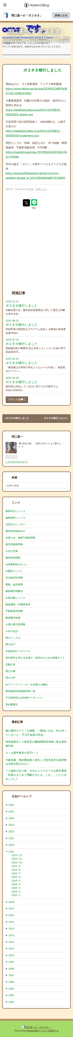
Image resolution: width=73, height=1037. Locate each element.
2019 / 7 (16, 873)
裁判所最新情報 (14, 544)
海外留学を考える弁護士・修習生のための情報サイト (35, 657)
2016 (11, 915)
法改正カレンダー (15, 524)
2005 (11, 988)
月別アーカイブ (22, 796)
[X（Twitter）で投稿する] (26, 202)
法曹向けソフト (14, 571)
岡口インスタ (12, 637)
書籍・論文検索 (14, 584)
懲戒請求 (16, 100)
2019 (11, 851)
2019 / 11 (17, 858)
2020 (11, 844)
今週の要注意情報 (15, 624)
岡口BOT (10, 644)
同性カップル (14, 142)
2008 (11, 968)
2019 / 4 (16, 884)
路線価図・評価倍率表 (17, 604)
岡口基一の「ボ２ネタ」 (27, 15)
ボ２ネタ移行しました (42, 70)
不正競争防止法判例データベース (24, 697)
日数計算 (10, 664)
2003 (11, 1002)
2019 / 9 (16, 866)
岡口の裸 (10, 671)
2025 (11, 811)
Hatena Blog (33, 1030)
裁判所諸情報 (12, 557)
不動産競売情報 (14, 611)
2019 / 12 (17, 855)
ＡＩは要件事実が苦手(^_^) (21, 752)
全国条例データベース (17, 651)
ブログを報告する (49, 1030)
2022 (11, 831)
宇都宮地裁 (23, 147)
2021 (11, 838)
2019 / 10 (17, 862)
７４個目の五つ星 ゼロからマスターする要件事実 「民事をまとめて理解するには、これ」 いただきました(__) (37, 774)
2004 (11, 995)
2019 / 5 (16, 880)
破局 (11, 147)
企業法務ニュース (15, 597)
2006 (11, 981)
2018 (11, 902)
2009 (11, 961)
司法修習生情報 (14, 577)
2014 (11, 928)
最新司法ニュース (15, 511)
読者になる (61, 15)
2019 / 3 (16, 887)
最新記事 (17, 721)
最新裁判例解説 (14, 591)
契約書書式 (11, 704)
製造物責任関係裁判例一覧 (20, 691)
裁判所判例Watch (15, 531)
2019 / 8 (16, 869)
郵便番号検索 (12, 617)
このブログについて (16, 461)
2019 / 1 (16, 895)
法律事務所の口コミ (16, 564)
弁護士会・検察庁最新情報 (20, 537)
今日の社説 (11, 631)
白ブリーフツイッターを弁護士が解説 (26, 684)
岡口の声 (10, 677)
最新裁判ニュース (15, 517)
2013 (11, 935)
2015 (11, 922)
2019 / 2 (16, 891)
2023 (11, 824)
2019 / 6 (16, 877)
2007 (11, 975)
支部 (32, 147)
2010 (11, 955)
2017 (11, 908)
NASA (43, 121)
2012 (11, 941)
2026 (11, 804)
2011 (11, 948)
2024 (11, 818)
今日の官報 (11, 551)
